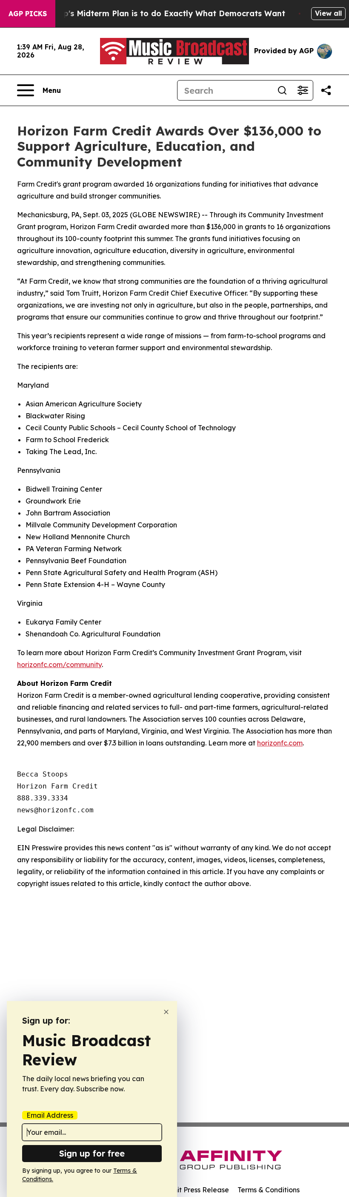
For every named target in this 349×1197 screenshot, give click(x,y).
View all (328, 13)
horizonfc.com (280, 743)
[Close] (166, 1012)
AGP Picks (28, 13)
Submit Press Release (194, 1189)
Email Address (49, 1115)
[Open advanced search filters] (302, 90)
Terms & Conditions (268, 1189)
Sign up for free (92, 1153)
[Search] (282, 90)
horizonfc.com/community (59, 664)
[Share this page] (326, 90)
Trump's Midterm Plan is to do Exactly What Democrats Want (164, 13)
